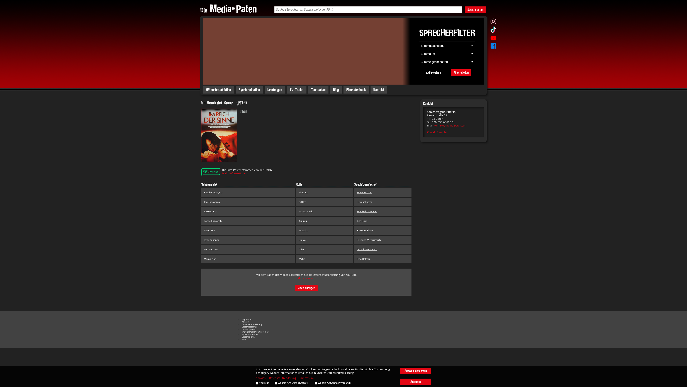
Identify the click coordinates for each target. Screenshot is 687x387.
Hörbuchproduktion (218, 89)
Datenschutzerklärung (252, 324)
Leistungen (274, 89)
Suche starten (475, 9)
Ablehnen (415, 381)
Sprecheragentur (249, 327)
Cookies (260, 378)
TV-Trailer (297, 89)
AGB (244, 339)
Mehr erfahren (306, 278)
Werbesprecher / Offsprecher (255, 332)
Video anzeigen (306, 288)
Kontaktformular (437, 132)
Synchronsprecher (250, 334)
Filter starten (461, 72)
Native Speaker (249, 329)
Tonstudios (318, 89)
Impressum (247, 319)
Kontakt (378, 89)
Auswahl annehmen (416, 371)
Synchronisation (249, 89)
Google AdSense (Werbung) (334, 382)
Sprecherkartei (248, 337)
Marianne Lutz (364, 192)
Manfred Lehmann (367, 211)
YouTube (264, 382)
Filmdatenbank (356, 89)
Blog (336, 89)
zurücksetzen (433, 72)
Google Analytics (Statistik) (293, 382)
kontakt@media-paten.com (450, 125)
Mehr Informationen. (235, 173)
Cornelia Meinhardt (367, 249)
